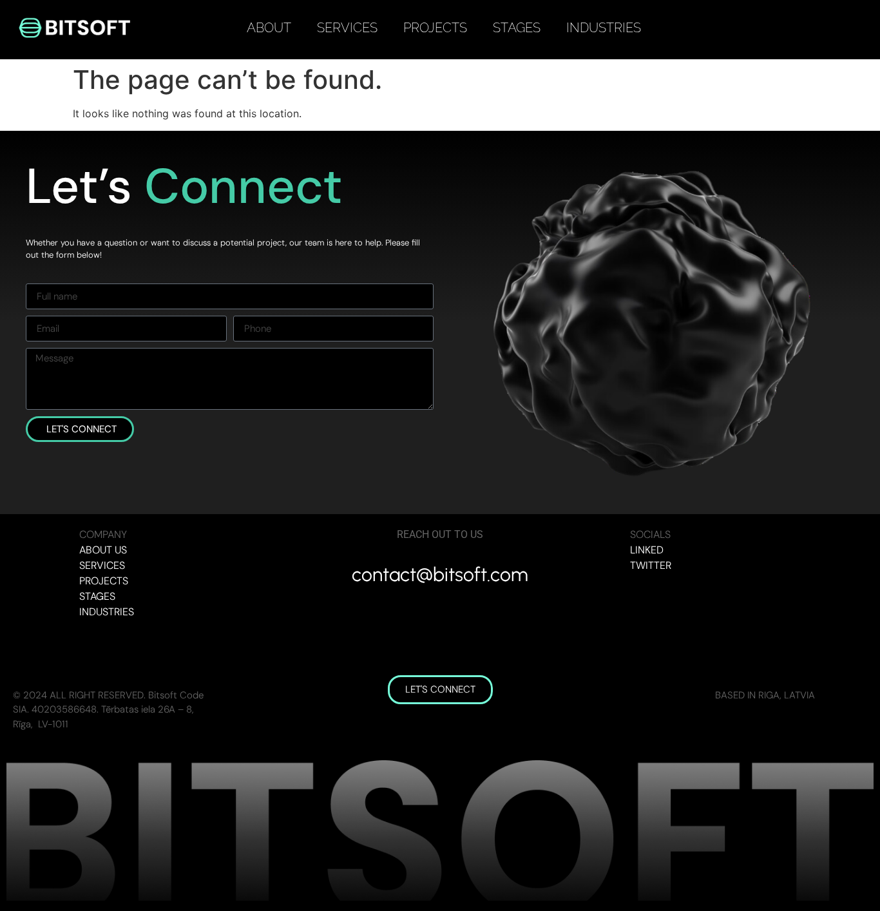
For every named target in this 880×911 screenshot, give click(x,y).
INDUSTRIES (603, 27)
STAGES (516, 27)
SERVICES (347, 27)
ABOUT (269, 27)
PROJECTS (435, 27)
